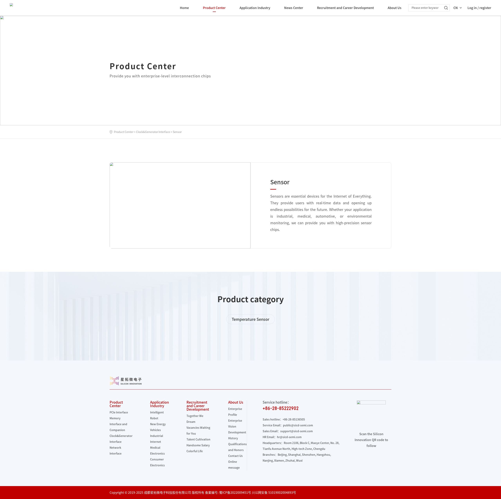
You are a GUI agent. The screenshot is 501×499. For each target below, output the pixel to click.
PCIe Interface (119, 412)
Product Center (214, 7)
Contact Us (235, 456)
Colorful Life (195, 451)
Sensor (177, 132)
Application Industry (255, 7)
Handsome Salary (198, 445)
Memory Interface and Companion (118, 424)
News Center (293, 7)
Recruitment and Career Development (345, 7)
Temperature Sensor (250, 319)
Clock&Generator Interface (153, 132)
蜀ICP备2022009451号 (235, 492)
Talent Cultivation (198, 439)
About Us (394, 7)
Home (184, 7)
